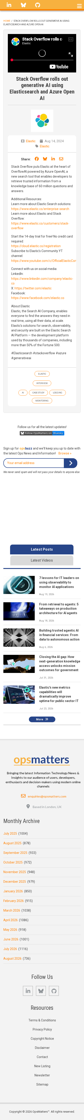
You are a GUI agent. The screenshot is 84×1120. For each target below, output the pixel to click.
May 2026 (10, 929)
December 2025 (14, 881)
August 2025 (12, 843)
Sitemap (42, 1084)
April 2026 (10, 920)
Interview (42, 383)
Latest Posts (42, 549)
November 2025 (14, 872)
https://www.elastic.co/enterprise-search (40, 209)
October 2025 (13, 862)
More (39, 719)
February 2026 (13, 901)
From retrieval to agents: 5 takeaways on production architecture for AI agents (59, 608)
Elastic (31, 141)
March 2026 (11, 910)
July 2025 (10, 833)
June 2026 (10, 939)
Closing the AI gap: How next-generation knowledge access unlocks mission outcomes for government (59, 663)
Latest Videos (42, 560)
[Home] (42, 759)
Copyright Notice (42, 1038)
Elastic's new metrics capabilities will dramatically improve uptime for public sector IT (59, 694)
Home (6, 21)
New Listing (42, 1066)
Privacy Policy (42, 1029)
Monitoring (42, 400)
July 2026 (10, 949)
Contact (42, 1057)
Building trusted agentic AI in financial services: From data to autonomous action (59, 635)
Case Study (38, 392)
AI (23, 392)
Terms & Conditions (42, 1020)
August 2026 (12, 958)
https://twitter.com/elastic (33, 288)
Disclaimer (42, 1048)
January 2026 (13, 891)
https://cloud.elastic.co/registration (36, 246)
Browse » (64, 453)
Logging (57, 392)
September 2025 (15, 853)
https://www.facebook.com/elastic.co (37, 298)
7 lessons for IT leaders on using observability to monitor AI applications (59, 582)
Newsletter (42, 1075)
